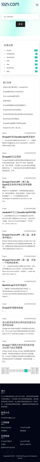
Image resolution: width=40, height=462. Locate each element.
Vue (8, 64)
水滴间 (3, 444)
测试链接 (23, 431)
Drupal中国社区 (6, 441)
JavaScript (10, 57)
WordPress (10, 68)
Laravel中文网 (25, 441)
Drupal (9, 50)
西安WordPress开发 (8, 447)
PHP (8, 61)
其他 (8, 71)
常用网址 (4, 431)
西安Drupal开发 (25, 444)
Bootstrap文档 (6, 427)
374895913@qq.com (8, 418)
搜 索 (20, 24)
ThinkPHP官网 (25, 427)
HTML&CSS (10, 54)
